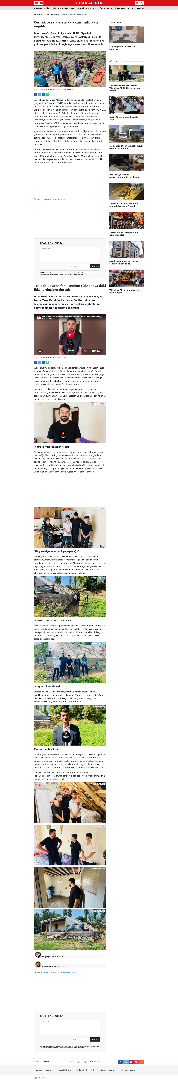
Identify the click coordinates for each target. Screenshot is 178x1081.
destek (73, 972)
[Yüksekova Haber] (89, 3)
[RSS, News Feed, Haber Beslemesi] (141, 1062)
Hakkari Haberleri (64, 1070)
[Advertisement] (17, 41)
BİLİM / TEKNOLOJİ (121, 8)
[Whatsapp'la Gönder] (47, 94)
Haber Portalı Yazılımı (44, 1078)
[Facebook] (35, 94)
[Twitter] (39, 94)
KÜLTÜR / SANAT (67, 8)
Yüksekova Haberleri (44, 1070)
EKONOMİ (80, 8)
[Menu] (137, 3)
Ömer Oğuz (47, 966)
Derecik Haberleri (129, 1070)
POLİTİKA (55, 8)
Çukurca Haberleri (108, 1070)
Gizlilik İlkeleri (95, 1062)
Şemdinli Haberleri (86, 1070)
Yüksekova (53, 972)
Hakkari (46, 972)
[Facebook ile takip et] (120, 1062)
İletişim (85, 1062)
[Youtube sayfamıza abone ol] (131, 1062)
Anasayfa (39, 14)
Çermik (54, 199)
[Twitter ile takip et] (126, 1062)
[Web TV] (36, 3)
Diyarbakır (47, 199)
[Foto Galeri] (41, 3)
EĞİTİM (46, 8)
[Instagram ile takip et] (136, 1062)
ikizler (60, 972)
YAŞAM (88, 8)
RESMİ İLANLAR (137, 8)
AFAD (60, 199)
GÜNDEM (38, 8)
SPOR (95, 8)
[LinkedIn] (43, 94)
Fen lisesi (66, 972)
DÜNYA (102, 8)
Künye (78, 1062)
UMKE (65, 199)
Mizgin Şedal (47, 956)
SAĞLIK (109, 8)
